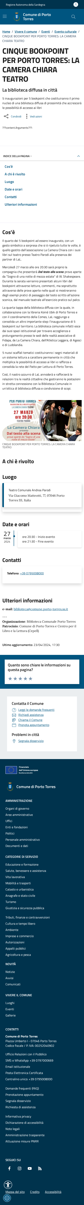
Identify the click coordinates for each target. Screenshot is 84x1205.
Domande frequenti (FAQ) (22, 1088)
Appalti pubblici (15, 948)
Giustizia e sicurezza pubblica (24, 908)
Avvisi (9, 978)
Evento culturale (66, 31)
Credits (34, 1191)
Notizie (10, 971)
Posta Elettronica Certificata (24, 1072)
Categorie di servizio (21, 856)
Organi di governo (17, 808)
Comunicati (13, 984)
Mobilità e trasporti (18, 883)
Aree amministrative (19, 814)
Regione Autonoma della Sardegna (25, 5)
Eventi (45, 31)
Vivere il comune (26, 31)
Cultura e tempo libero (20, 923)
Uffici (8, 821)
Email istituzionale (17, 1066)
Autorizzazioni (14, 942)
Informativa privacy (18, 1116)
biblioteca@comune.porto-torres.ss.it (41, 609)
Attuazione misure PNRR (22, 1141)
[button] (8, 1185)
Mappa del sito (15, 1191)
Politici (9, 833)
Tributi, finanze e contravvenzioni (27, 917)
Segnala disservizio (18, 1100)
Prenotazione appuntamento (24, 1094)
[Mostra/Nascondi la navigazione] (4, 16)
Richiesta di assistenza (20, 1107)
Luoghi (9, 1003)
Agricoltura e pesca (18, 954)
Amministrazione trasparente (25, 1135)
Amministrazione (18, 800)
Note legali (12, 1128)
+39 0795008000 (32, 573)
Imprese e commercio (19, 936)
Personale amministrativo (22, 839)
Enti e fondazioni (16, 827)
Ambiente (11, 929)
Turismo (10, 901)
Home (6, 31)
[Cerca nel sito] (73, 16)
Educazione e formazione (21, 864)
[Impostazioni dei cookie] (7, 1198)
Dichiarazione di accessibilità (24, 1122)
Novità (10, 964)
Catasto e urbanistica (19, 889)
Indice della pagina (16, 156)
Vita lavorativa (15, 877)
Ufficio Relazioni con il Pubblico (25, 1054)
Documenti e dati (16, 845)
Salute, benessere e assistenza (25, 870)
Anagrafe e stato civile (20, 895)
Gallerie (10, 1015)
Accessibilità (53, 1191)
